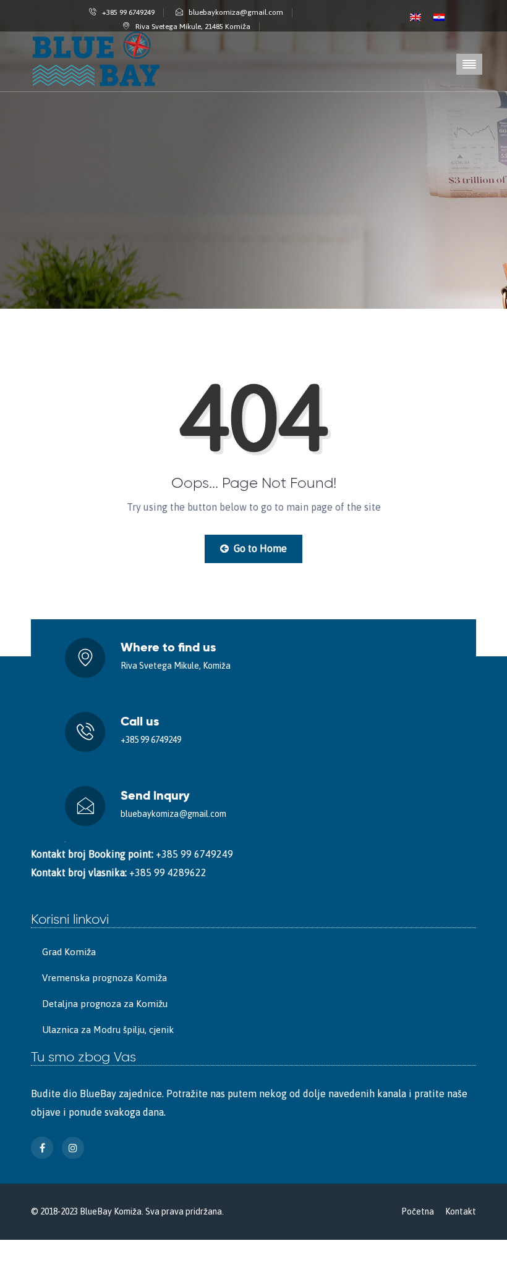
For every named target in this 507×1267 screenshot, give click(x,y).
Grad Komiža (69, 952)
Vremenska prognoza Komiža (104, 977)
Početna (417, 1211)
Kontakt (460, 1211)
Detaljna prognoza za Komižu (105, 1003)
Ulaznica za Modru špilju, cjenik (108, 1029)
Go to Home (259, 548)
